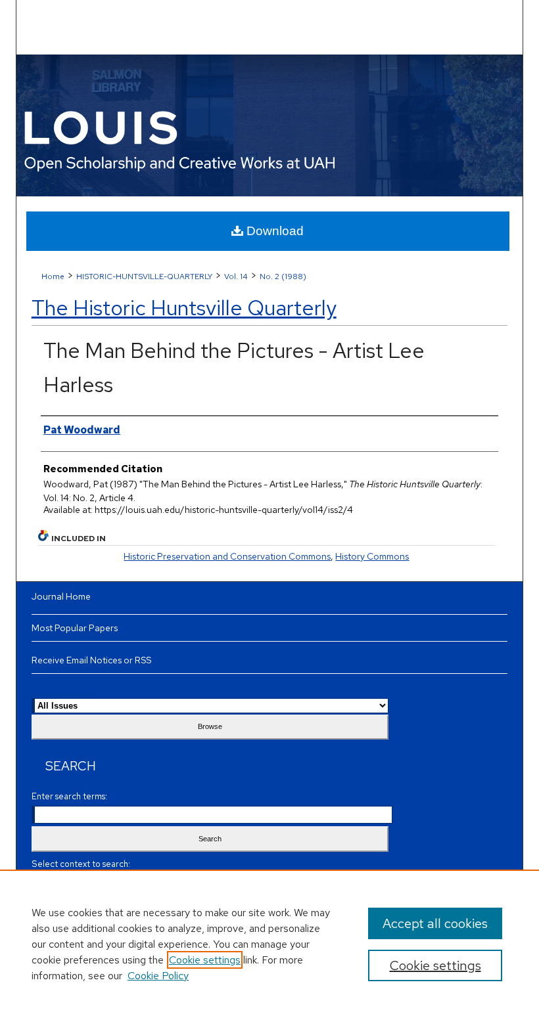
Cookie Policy (158, 976)
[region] (269, 944)
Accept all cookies (435, 923)
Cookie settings (205, 960)
